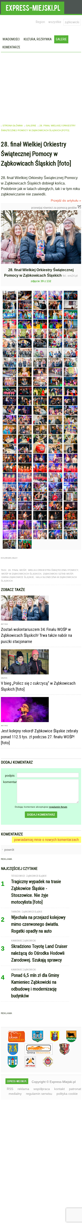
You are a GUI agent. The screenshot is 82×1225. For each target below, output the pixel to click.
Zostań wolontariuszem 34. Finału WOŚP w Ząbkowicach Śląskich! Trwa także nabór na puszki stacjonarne (36, 635)
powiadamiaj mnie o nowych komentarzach (46, 839)
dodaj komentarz (41, 814)
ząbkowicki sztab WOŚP (58, 573)
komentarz (10, 782)
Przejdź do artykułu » (66, 200)
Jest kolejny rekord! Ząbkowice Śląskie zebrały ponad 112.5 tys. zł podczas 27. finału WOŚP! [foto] (39, 736)
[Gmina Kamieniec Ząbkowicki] (9, 1054)
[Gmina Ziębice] (9, 1067)
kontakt (59, 1089)
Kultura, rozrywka (38, 39)
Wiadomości (11, 39)
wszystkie (54, 22)
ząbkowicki (72, 22)
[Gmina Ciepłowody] (67, 1041)
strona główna (13, 125)
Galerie (61, 39)
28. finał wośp (17, 570)
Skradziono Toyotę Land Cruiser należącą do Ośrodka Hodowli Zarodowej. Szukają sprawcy (39, 953)
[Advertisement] (41, 86)
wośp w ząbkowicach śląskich (21, 573)
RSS (10, 1089)
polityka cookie (67, 1093)
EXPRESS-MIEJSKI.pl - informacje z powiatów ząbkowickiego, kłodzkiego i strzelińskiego (32, 7)
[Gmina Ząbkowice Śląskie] (34, 1041)
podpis (10, 775)
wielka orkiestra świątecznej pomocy (53, 570)
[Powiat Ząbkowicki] (13, 1041)
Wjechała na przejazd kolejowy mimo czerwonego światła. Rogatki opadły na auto (38, 924)
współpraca (41, 1089)
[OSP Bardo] (44, 1066)
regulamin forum (58, 807)
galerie (31, 125)
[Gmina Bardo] (51, 1041)
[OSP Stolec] (27, 1067)
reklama (23, 1089)
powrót (9, 849)
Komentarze (11, 47)
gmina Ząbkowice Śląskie (17, 577)
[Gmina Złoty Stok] (60, 1054)
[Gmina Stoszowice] (35, 1054)
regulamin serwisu (39, 1093)
